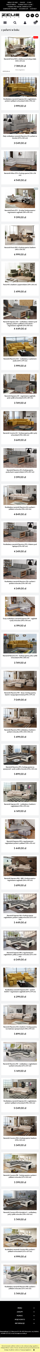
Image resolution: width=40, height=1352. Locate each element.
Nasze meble (11, 4)
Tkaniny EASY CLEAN (25, 4)
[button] (5, 22)
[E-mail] (37, 15)
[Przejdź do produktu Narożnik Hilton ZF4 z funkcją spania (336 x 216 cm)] (20, 161)
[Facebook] (28, 15)
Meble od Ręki (12, 2)
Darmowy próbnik (10, 9)
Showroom (23, 9)
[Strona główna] (10, 15)
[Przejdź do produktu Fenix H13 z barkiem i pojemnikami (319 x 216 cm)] (20, 272)
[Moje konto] (25, 22)
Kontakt (33, 9)
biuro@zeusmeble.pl (21, 1333)
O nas (29, 2)
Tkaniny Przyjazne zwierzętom (19, 7)
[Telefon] (32, 15)
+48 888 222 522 (5, 1333)
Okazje (22, 2)
